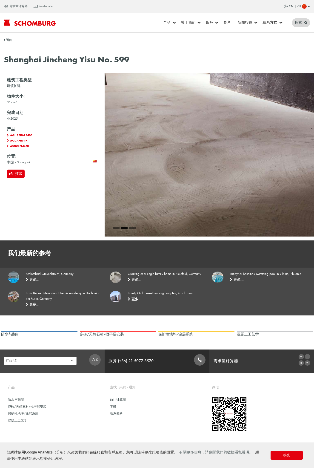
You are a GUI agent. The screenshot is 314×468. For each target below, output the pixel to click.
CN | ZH (295, 6)
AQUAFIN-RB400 (21, 135)
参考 (227, 23)
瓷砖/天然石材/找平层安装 (27, 406)
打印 (18, 174)
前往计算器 (118, 400)
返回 (9, 40)
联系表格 (116, 413)
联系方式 (270, 23)
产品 (167, 23)
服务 (209, 23)
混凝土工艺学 (17, 420)
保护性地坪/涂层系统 (23, 413)
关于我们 (188, 23)
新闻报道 (245, 23)
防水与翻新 (16, 400)
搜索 (299, 23)
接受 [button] (286, 455)
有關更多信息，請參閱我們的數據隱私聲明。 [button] (216, 452)
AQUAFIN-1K (18, 140)
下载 (113, 406)
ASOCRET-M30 (19, 146)
